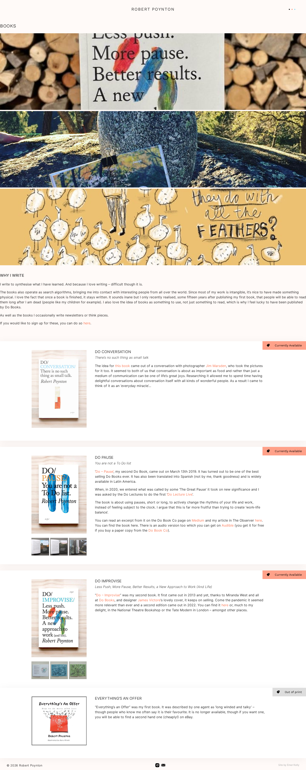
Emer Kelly (293, 764)
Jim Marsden (216, 366)
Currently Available (288, 345)
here (86, 323)
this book (122, 366)
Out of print (293, 692)
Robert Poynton (153, 9)
